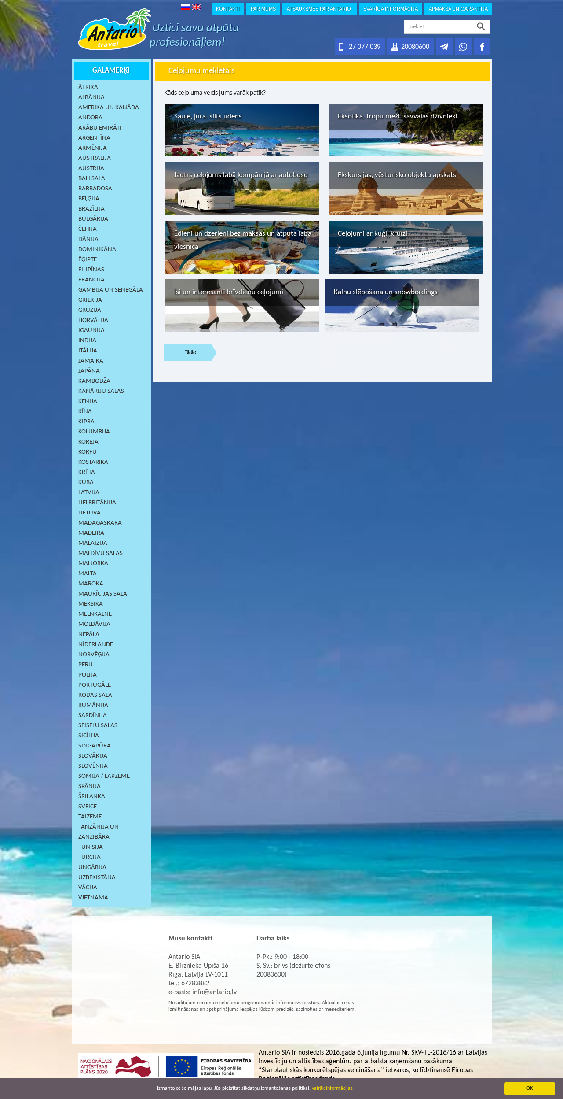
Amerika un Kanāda (108, 107)
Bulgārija (93, 219)
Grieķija (90, 300)
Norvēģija (94, 654)
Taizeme (90, 817)
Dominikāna (97, 249)
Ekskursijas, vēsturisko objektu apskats (397, 175)
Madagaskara (100, 523)
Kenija (87, 401)
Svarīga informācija (390, 8)
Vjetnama (93, 898)
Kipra (86, 421)
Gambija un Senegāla (110, 290)
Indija (87, 340)
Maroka (90, 584)
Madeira (91, 533)
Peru (85, 665)
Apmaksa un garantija (458, 8)
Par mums (263, 8)
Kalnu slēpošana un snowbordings (386, 292)
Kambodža (94, 381)
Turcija (89, 857)
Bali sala (91, 178)
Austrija (91, 168)
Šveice (87, 806)
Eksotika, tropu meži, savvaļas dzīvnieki (397, 116)
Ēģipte (87, 259)
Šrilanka (91, 796)
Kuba (86, 482)
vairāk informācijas (332, 1088)
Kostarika (93, 462)
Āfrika (88, 87)
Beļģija (88, 199)
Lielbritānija (97, 503)
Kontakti (228, 8)
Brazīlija (91, 209)
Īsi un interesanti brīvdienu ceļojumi (228, 292)
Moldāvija (94, 624)
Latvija (88, 492)
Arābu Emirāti (99, 128)
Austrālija (94, 158)
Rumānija (93, 705)
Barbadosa (95, 188)
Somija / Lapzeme (104, 776)
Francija (91, 280)
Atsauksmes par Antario (319, 8)
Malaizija (92, 543)
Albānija (91, 97)
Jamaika (90, 361)
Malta (87, 573)
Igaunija (91, 330)
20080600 (415, 47)
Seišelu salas (97, 725)
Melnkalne (95, 614)
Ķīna (85, 411)
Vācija (87, 887)
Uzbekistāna (97, 877)
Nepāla (88, 634)
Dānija (88, 239)
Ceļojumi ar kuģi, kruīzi (372, 233)
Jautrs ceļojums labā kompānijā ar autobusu (241, 175)
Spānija (89, 786)
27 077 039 (364, 47)
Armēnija (92, 148)
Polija (87, 675)
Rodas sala (95, 695)
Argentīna (94, 138)
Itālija (87, 351)
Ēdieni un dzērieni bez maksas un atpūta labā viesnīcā (242, 240)
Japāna (89, 371)
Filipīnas (91, 269)
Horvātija (93, 320)
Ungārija (92, 867)
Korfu (87, 452)
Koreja (88, 442)
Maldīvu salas (100, 553)
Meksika (90, 604)
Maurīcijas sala (102, 594)
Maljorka (93, 563)
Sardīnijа (92, 715)
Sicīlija (88, 736)
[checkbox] (242, 130)
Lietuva (89, 513)
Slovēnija (93, 766)
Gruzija (89, 310)
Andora (90, 118)
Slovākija (92, 756)
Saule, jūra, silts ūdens (208, 116)
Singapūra (94, 746)
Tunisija (90, 847)
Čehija (87, 229)
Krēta (86, 472)
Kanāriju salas (101, 391)
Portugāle (94, 685)
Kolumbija (94, 432)
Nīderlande (95, 644)
